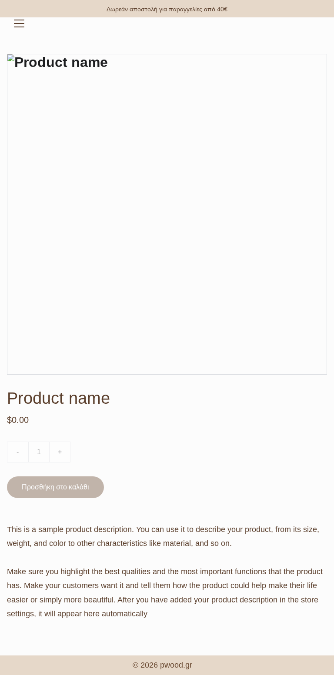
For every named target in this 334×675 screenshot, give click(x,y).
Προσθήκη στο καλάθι (55, 487)
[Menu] (19, 23)
